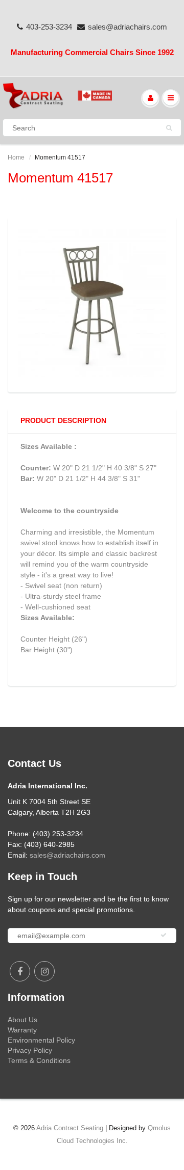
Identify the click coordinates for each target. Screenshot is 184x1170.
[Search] (169, 128)
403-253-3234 (49, 26)
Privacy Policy (30, 1050)
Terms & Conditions (39, 1060)
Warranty (22, 1030)
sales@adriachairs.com (127, 26)
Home (16, 157)
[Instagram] (44, 971)
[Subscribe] (163, 935)
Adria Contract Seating (69, 1128)
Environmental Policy (41, 1040)
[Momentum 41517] (92, 303)
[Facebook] (20, 971)
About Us (22, 1020)
